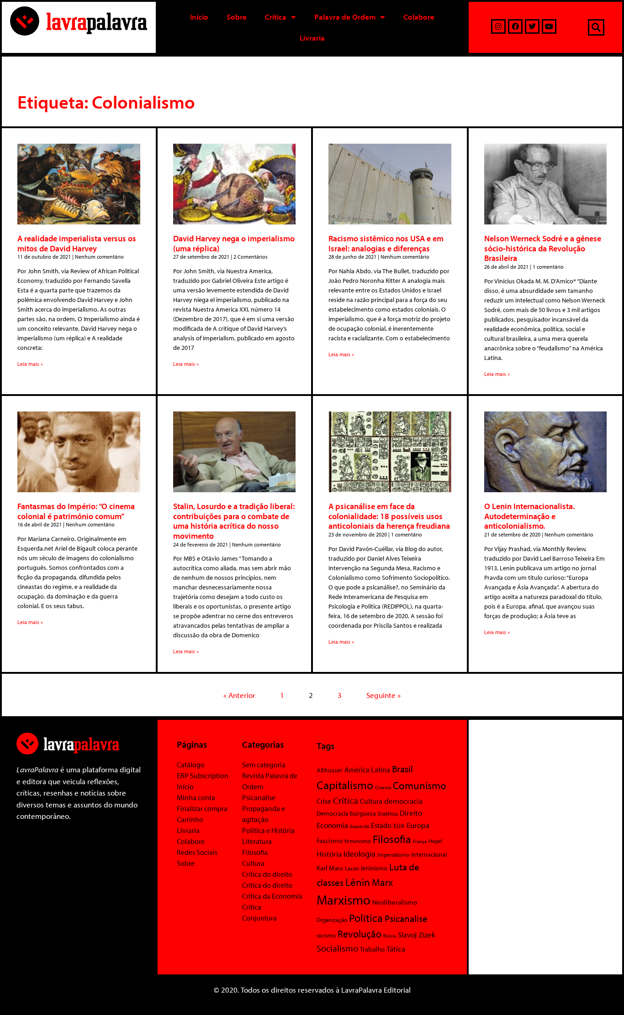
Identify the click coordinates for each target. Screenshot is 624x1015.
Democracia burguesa (346, 813)
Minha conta (196, 797)
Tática (395, 948)
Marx (382, 882)
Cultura (253, 863)
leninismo (374, 868)
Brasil (402, 769)
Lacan (352, 868)
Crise (324, 801)
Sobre (237, 16)
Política (366, 918)
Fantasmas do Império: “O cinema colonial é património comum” (76, 511)
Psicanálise (258, 797)
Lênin (357, 882)
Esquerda (359, 826)
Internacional (429, 854)
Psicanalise (406, 918)
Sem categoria (264, 764)
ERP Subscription (202, 775)
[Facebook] (515, 26)
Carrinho (190, 819)
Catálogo (191, 764)
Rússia (389, 935)
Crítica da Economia (272, 895)
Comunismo (419, 785)
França (420, 841)
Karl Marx (330, 867)
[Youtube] (549, 26)
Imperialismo (393, 854)
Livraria (312, 37)
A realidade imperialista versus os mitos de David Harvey (76, 243)
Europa (418, 825)
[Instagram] (498, 26)
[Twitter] (532, 26)
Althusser (330, 770)
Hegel (435, 841)
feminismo (357, 840)
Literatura (257, 841)
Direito (411, 812)
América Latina (367, 769)
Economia (332, 825)
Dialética (388, 813)
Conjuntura (259, 917)
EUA (399, 826)
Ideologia (359, 853)
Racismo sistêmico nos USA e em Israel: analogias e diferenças (386, 243)
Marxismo (343, 899)
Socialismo (337, 948)
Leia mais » (30, 363)
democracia (403, 801)
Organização (332, 919)
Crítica (275, 16)
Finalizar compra (202, 808)
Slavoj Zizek (416, 934)
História (329, 854)
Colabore (418, 16)
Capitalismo (345, 784)
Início (199, 16)
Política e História (268, 830)
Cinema (383, 787)
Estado (381, 825)
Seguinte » (383, 695)
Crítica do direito (267, 874)
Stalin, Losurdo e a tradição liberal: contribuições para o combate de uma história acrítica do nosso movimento (234, 521)
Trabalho (372, 949)
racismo (326, 935)
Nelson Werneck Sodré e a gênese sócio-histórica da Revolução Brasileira (542, 248)
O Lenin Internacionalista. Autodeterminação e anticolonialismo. (529, 516)
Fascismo (330, 840)
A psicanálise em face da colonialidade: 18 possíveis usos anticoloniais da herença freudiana (389, 516)
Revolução (359, 933)
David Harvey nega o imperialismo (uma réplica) (234, 243)
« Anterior (239, 695)
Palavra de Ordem (344, 16)
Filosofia (255, 852)
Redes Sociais (197, 852)
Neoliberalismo (394, 902)
